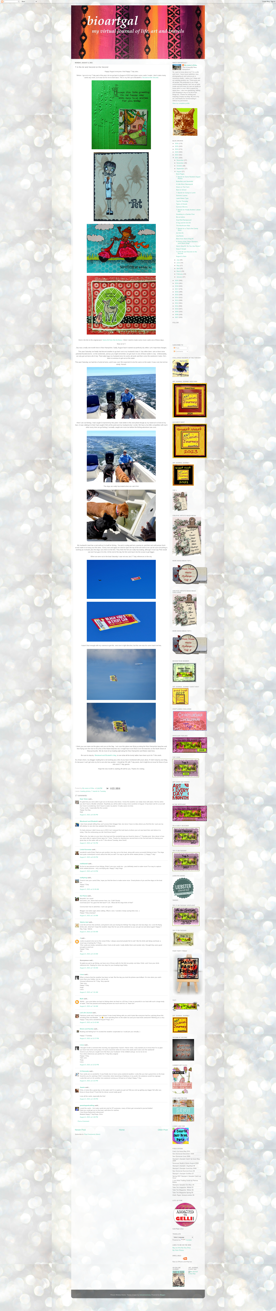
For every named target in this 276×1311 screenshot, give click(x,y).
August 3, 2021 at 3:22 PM (89, 1081)
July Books (179, 236)
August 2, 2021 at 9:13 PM (89, 871)
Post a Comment (83, 1121)
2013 (177, 300)
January (180, 277)
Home (122, 1130)
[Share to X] (115, 788)
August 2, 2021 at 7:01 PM (89, 843)
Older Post (163, 1130)
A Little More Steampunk (184, 184)
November (180, 163)
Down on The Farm (182, 187)
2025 (177, 146)
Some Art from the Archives (112, 340)
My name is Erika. (190, 65)
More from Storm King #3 (184, 239)
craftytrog (83, 877)
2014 (177, 297)
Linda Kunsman (86, 849)
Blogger (162, 1295)
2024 (177, 149)
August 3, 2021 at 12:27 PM (89, 1038)
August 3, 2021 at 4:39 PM (89, 1099)
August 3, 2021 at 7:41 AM (89, 992)
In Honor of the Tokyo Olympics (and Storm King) (187, 242)
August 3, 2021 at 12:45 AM (89, 889)
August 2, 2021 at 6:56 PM (89, 815)
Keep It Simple (181, 249)
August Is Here (181, 256)
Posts (177, 348)
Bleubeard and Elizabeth (89, 821)
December (180, 160)
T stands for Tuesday (98, 791)
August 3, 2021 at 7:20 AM (89, 968)
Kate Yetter (84, 799)
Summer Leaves (181, 195)
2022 (177, 155)
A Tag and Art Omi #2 (183, 223)
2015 (177, 294)
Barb (81, 999)
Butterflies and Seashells (184, 181)
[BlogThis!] (113, 788)
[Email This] (111, 788)
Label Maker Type (182, 198)
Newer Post (80, 1130)
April (178, 268)
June (178, 263)
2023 (177, 152)
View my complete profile (181, 103)
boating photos (85, 791)
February (180, 274)
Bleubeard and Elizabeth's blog (105, 755)
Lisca (82, 974)
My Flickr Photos (178, 1250)
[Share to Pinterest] (119, 788)
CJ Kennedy (84, 1071)
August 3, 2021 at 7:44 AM (89, 1006)
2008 (177, 314)
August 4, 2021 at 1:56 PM (89, 1117)
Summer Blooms (181, 207)
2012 (177, 303)
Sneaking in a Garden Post (185, 214)
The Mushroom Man (183, 225)
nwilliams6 (84, 863)
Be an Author (180, 217)
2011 (177, 306)
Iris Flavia (83, 896)
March (179, 271)
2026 (177, 143)
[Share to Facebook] (117, 788)
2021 (177, 158)
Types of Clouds (181, 204)
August (179, 171)
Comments (179, 351)
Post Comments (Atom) (92, 1134)
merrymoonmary (145, 1295)
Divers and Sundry (86, 1029)
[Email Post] (107, 788)
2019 (177, 283)
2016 (177, 292)
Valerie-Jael (84, 922)
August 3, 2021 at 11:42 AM (89, 1022)
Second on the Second (150, 77)
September (181, 168)
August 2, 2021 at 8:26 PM (89, 857)
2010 (177, 309)
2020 (177, 280)
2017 (177, 289)
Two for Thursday (182, 201)
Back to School (181, 190)
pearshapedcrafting (87, 1105)
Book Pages (180, 174)
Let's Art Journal (86, 1013)
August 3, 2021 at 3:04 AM (89, 932)
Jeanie (82, 1087)
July (178, 260)
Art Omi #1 (179, 233)
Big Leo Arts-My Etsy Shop (181, 1248)
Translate (188, 1240)
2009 (177, 311)
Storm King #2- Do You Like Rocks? (188, 246)
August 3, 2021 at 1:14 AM (89, 915)
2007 (177, 317)
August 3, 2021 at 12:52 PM (89, 1065)
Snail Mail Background (183, 220)
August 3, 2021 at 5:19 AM (89, 954)
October (180, 166)
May (178, 265)
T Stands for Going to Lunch (185, 193)
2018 (177, 286)
